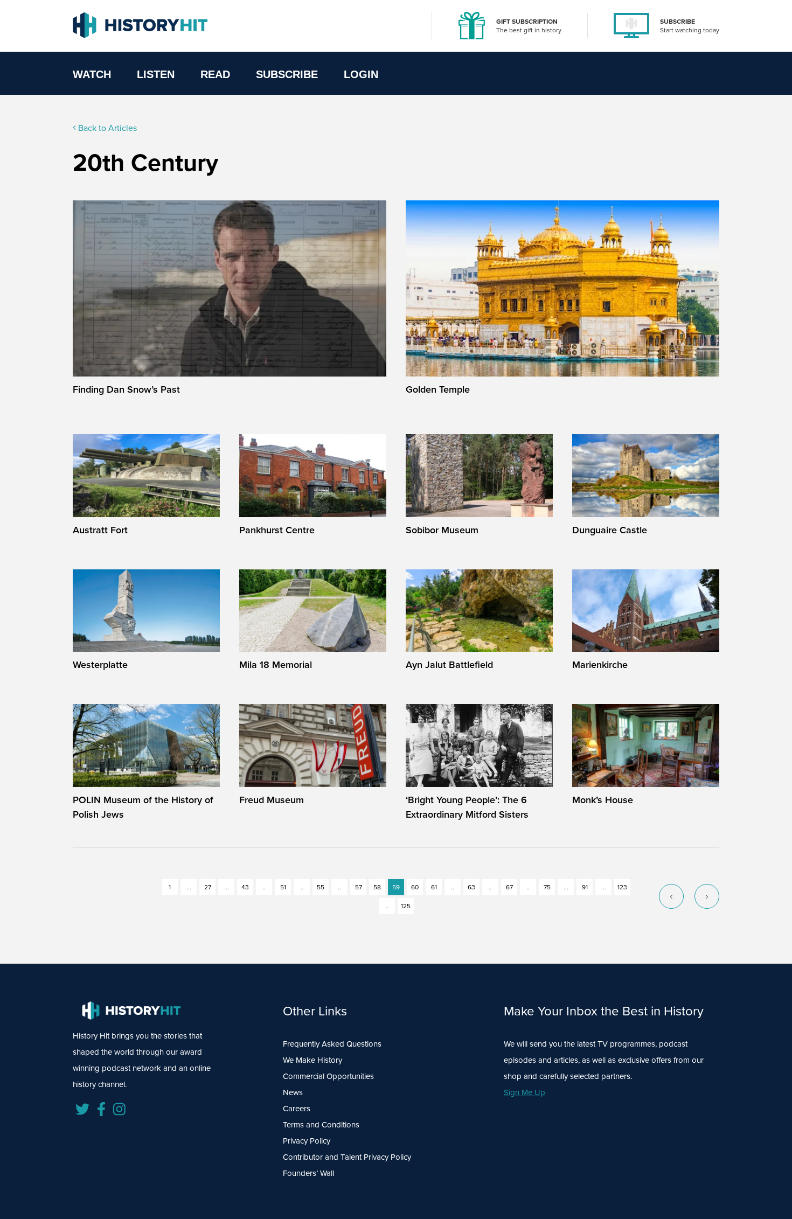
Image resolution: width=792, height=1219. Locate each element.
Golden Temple (438, 389)
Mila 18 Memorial (275, 664)
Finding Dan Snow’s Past (126, 389)
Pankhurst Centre (277, 530)
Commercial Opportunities (328, 1076)
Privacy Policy (306, 1140)
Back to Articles (106, 128)
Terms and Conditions (321, 1124)
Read (215, 74)
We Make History (312, 1059)
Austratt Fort (100, 530)
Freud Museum (271, 799)
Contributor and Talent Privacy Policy (347, 1156)
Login (361, 74)
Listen (156, 74)
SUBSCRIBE (677, 21)
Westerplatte (100, 664)
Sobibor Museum (442, 530)
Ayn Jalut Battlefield (449, 664)
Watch (92, 74)
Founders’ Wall (308, 1173)
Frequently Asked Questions (332, 1043)
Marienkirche (600, 664)
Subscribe (287, 74)
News (293, 1092)
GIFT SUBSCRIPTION (527, 21)
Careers (296, 1108)
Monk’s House (602, 799)
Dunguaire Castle (609, 530)
